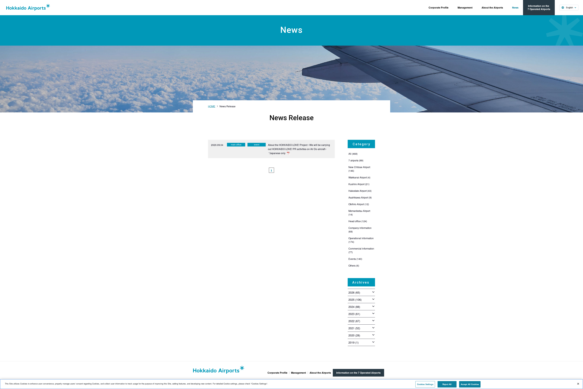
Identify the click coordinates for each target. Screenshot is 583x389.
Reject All (447, 384)
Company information (360, 229)
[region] (291, 384)
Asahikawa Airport (360, 197)
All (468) (353, 153)
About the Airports (492, 7)
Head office (357, 221)
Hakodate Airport (360, 191)
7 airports (355, 160)
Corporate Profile (438, 7)
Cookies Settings (425, 384)
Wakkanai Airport (359, 177)
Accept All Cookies (470, 384)
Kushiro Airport (358, 184)
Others (353, 265)
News (515, 7)
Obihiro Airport (358, 204)
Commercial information (361, 250)
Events (355, 259)
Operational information (361, 240)
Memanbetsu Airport (359, 212)
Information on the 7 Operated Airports (539, 7)
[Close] (578, 383)
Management (465, 7)
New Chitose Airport (359, 168)
